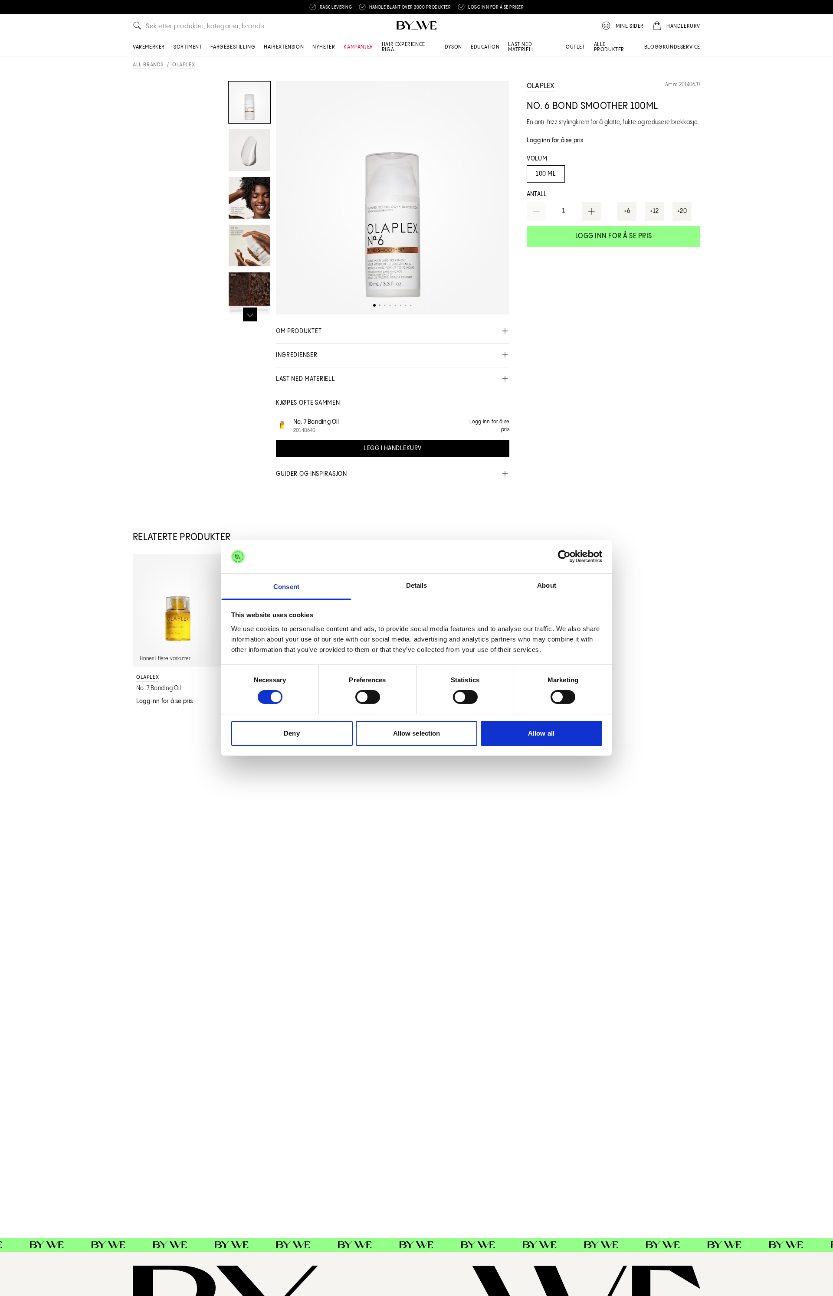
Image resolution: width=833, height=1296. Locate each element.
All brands (148, 65)
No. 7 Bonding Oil (316, 422)
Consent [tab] (286, 586)
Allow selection (416, 733)
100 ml (546, 174)
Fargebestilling (232, 47)
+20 (682, 211)
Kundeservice (681, 47)
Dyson (453, 47)
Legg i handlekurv (393, 448)
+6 (627, 211)
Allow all (541, 733)
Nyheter (323, 47)
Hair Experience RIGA (403, 47)
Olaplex (183, 65)
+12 (654, 211)
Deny (291, 733)
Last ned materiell (521, 47)
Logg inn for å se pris (613, 236)
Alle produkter (609, 47)
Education (485, 47)
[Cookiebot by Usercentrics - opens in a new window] (564, 556)
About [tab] (546, 585)
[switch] (367, 697)
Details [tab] (416, 585)
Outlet (575, 47)
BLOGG (653, 47)
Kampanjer (358, 47)
